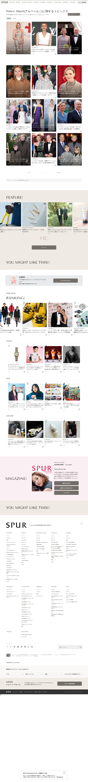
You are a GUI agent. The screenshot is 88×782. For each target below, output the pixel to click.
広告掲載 (20, 691)
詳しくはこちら (60, 777)
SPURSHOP (44, 691)
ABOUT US (15, 691)
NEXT (58, 172)
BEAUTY (18, 2)
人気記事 (14, 18)
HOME (8, 180)
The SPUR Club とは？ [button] (65, 280)
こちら (36, 655)
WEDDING (65, 2)
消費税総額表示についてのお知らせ (12, 662)
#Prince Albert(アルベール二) (73, 14)
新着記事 (9, 18)
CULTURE (42, 2)
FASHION (12, 2)
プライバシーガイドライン (28, 691)
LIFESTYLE (36, 2)
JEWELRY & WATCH (27, 2)
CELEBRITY (50, 2)
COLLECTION (57, 2)
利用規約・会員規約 (37, 691)
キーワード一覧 (13, 180)
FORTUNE (72, 2)
